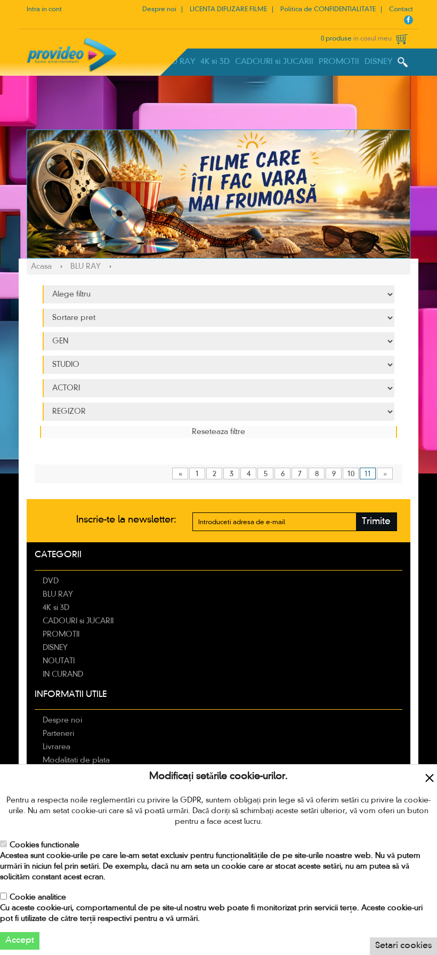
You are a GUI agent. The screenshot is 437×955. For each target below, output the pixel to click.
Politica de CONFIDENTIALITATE (328, 9)
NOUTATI (59, 661)
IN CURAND (63, 674)
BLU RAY (179, 62)
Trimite (376, 521)
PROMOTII (339, 62)
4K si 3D (215, 62)
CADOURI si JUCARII (274, 62)
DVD (51, 581)
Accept (19, 940)
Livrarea (56, 747)
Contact (401, 9)
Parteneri (58, 733)
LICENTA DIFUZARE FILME (228, 9)
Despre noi (159, 9)
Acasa (41, 266)
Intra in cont (44, 9)
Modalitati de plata (76, 760)
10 (350, 474)
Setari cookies (403, 946)
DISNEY (378, 62)
